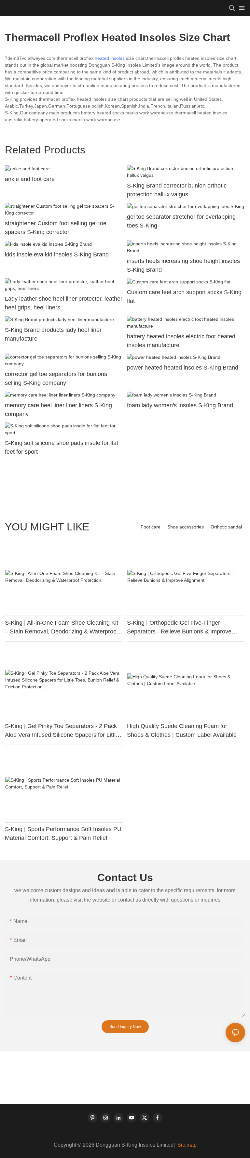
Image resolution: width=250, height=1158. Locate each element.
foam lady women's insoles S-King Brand (180, 405)
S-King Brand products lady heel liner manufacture (53, 334)
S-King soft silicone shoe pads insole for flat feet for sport (61, 447)
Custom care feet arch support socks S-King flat (184, 296)
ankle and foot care (30, 179)
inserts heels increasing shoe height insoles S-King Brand (183, 265)
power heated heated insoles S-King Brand (182, 367)
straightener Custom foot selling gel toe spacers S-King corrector (55, 227)
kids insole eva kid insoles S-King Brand (57, 254)
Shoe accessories (185, 526)
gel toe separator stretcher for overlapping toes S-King (181, 221)
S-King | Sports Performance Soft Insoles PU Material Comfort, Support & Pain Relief (63, 833)
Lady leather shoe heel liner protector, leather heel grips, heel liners (63, 303)
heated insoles (110, 58)
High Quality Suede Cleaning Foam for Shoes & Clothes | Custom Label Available (182, 730)
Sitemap (186, 1145)
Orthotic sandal (226, 526)
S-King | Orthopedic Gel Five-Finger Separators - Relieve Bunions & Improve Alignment (179, 627)
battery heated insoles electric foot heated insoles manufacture (181, 340)
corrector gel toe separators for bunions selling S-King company (56, 378)
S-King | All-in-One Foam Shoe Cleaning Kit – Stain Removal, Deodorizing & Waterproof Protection (61, 627)
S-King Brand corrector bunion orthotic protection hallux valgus (177, 190)
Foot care (150, 526)
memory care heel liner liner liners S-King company (58, 409)
